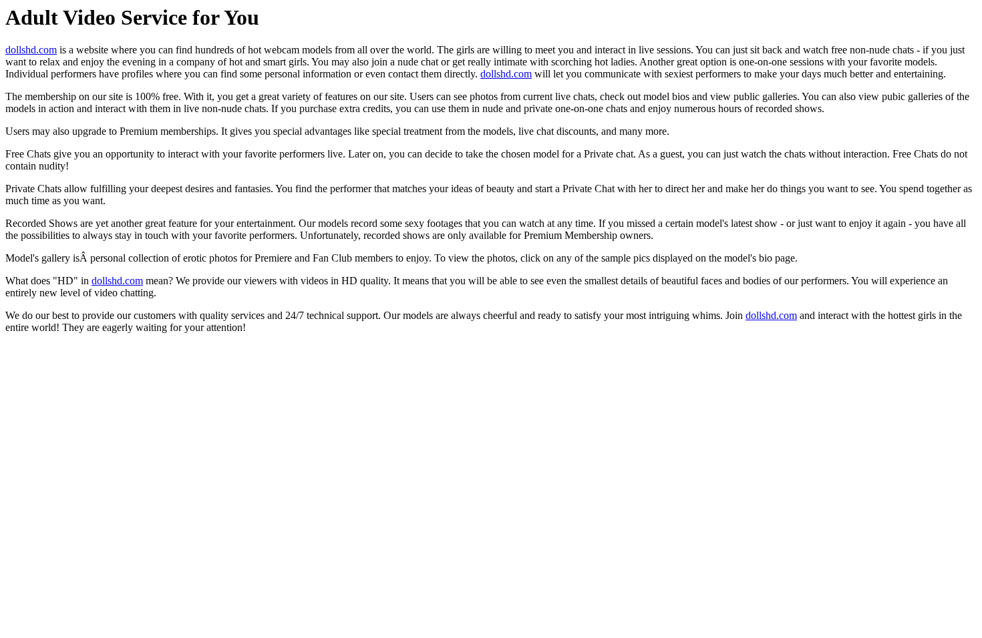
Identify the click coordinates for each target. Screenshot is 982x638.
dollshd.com (31, 49)
